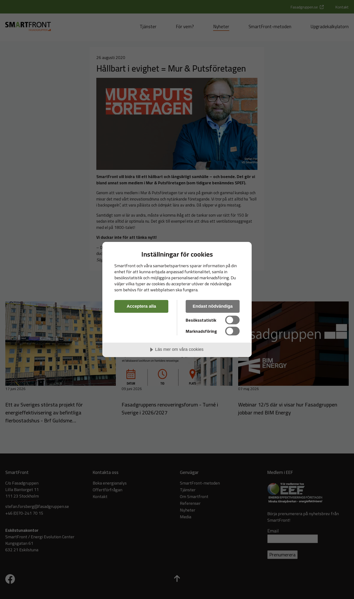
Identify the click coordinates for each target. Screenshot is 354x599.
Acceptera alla (141, 306)
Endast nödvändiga (213, 306)
